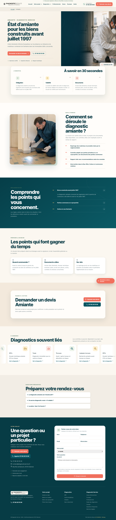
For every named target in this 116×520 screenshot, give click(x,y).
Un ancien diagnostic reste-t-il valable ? (41, 400)
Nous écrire (93, 309)
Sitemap (103, 517)
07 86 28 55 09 (39, 53)
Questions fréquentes (91, 506)
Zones (63, 4)
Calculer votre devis (20, 451)
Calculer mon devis (105, 4)
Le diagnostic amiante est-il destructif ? (41, 394)
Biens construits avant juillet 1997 (79, 190)
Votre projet (37, 4)
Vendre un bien (46, 495)
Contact (88, 504)
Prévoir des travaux (47, 502)
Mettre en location (46, 497)
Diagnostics (46, 4)
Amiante (66, 499)
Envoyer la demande (81, 476)
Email (58, 441)
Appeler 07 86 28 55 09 (21, 456)
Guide (75, 4)
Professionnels (57, 4)
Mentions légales (90, 509)
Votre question (61, 456)
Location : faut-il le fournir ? (37, 406)
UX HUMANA (98, 517)
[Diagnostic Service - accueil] (13, 4)
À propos (69, 4)
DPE (65, 495)
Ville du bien (83, 441)
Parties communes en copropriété (79, 203)
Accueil (30, 4)
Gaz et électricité (68, 502)
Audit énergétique (68, 497)
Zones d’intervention (91, 495)
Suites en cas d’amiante (79, 209)
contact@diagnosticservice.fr (21, 464)
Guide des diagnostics (91, 502)
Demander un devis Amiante (18, 53)
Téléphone (83, 434)
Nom (58, 434)
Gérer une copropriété (47, 499)
